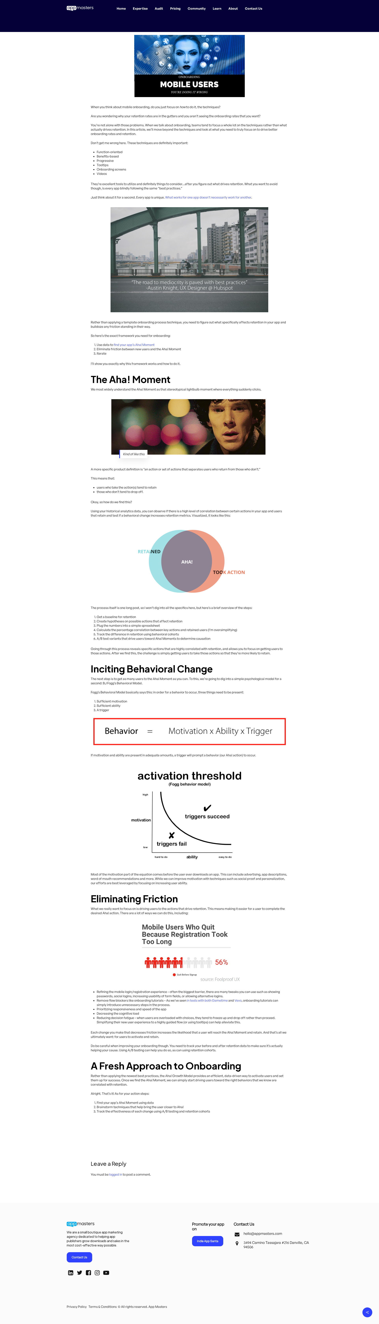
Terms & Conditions (102, 1307)
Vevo (238, 1000)
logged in (115, 1174)
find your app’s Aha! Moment (134, 345)
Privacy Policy (77, 1307)
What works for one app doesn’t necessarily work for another (208, 197)
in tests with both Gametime (207, 1000)
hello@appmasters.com (263, 1233)
